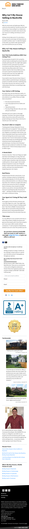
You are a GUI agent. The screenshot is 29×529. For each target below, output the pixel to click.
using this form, (14, 235)
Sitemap (3, 497)
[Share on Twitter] (6, 242)
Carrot (25, 523)
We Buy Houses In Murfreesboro (10, 476)
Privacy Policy (4, 495)
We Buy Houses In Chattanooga (10, 471)
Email (5, 284)
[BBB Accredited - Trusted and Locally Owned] (14, 307)
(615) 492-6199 (20, 237)
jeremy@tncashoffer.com (7, 518)
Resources (3, 493)
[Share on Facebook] (3, 242)
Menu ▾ (4, 8)
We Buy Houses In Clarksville (9, 473)
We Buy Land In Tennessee (8, 478)
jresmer (6, 22)
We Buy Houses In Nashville (9, 469)
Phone (6, 279)
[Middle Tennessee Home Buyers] (14, 326)
